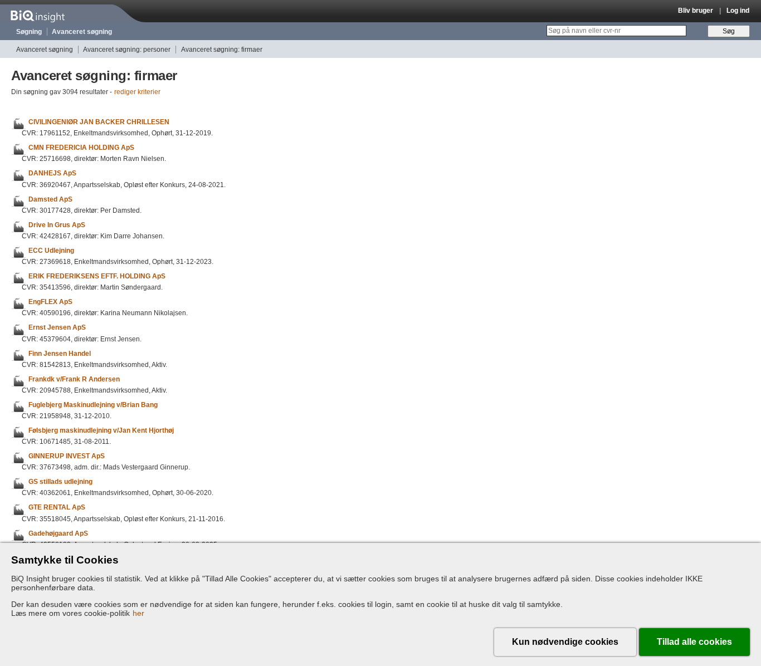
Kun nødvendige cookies (565, 642)
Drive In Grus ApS (56, 225)
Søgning (29, 32)
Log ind (737, 10)
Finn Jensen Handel (59, 354)
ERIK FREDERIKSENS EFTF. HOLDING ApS (96, 276)
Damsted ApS (50, 199)
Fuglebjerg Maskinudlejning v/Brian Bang (93, 405)
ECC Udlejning (51, 250)
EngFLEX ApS (50, 302)
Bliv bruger (695, 10)
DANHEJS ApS (52, 174)
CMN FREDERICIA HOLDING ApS (81, 147)
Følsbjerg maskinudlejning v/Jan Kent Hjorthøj (101, 430)
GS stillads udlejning (60, 482)
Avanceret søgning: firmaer (221, 49)
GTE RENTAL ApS (56, 508)
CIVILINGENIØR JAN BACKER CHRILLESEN (98, 122)
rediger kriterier (137, 92)
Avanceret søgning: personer (126, 49)
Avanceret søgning (82, 32)
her (138, 613)
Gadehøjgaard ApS (58, 533)
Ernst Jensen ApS (57, 328)
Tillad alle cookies (694, 642)
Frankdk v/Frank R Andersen (74, 379)
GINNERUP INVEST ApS (66, 456)
